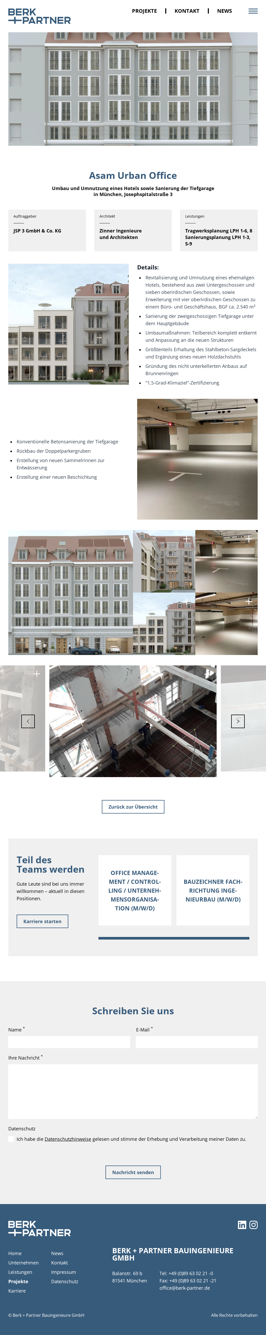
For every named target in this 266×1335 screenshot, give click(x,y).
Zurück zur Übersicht (133, 807)
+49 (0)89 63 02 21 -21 (192, 1280)
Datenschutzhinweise (68, 1139)
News (224, 11)
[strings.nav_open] (253, 11)
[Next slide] (243, 721)
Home (15, 1253)
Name (16, 1029)
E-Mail (144, 1029)
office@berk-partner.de (184, 1288)
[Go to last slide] (22, 721)
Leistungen (20, 1272)
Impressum (63, 1272)
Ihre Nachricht (25, 1057)
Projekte (144, 11)
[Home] (39, 1228)
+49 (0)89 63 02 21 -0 (191, 1273)
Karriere (17, 1291)
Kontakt (187, 11)
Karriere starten (42, 921)
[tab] (173, 938)
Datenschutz (21, 1128)
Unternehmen (23, 1263)
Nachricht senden (133, 1172)
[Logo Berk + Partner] (39, 16)
